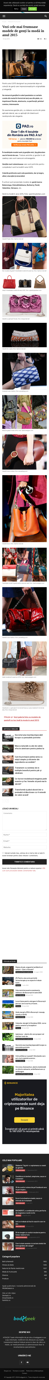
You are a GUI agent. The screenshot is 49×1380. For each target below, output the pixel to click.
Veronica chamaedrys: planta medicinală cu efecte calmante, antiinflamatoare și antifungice (30, 1069)
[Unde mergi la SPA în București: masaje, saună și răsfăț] (8, 1015)
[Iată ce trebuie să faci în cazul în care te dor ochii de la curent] (8, 1224)
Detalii (24, 9)
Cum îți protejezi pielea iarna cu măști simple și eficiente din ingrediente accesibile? (28, 759)
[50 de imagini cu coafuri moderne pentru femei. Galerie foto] (8, 1235)
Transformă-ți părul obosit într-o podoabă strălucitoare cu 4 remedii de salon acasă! (30, 792)
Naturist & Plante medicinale (24, 972)
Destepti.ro (6, 1295)
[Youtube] (27, 1362)
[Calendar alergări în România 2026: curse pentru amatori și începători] (8, 1026)
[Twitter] (10, 44)
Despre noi (7, 1371)
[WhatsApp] (20, 44)
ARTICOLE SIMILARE (11, 729)
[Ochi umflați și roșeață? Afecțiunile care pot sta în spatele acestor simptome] (8, 1059)
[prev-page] (3, 800)
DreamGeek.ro (7, 1298)
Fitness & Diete (20, 1017)
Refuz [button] (16, 9)
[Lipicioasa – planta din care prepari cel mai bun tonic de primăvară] (8, 1037)
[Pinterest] (15, 44)
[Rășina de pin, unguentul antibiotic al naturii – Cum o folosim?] (8, 970)
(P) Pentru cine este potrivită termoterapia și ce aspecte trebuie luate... (28, 980)
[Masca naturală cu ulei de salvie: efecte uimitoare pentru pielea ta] (8, 748)
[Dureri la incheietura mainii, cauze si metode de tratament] (8, 1201)
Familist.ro (6, 1300)
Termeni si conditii (18, 1371)
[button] (4, 16)
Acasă (4, 22)
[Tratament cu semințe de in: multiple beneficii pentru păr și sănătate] (8, 770)
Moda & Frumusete (14, 22)
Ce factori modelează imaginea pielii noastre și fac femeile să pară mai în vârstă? (31, 781)
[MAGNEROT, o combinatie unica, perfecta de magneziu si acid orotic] (8, 1212)
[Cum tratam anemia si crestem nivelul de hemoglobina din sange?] (8, 1246)
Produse (18, 1215)
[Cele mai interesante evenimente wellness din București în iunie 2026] (8, 993)
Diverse (18, 985)
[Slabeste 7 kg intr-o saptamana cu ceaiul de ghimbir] (8, 1168)
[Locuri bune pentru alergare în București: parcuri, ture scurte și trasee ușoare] (8, 1004)
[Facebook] (4, 44)
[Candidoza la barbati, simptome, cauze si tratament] (8, 1179)
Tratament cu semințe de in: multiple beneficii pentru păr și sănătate (28, 770)
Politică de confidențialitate (34, 1371)
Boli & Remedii (20, 995)
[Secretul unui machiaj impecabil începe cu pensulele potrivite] (8, 738)
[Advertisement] (19, 911)
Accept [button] (32, 9)
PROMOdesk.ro (8, 1288)
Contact (24, 1373)
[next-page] (7, 800)
